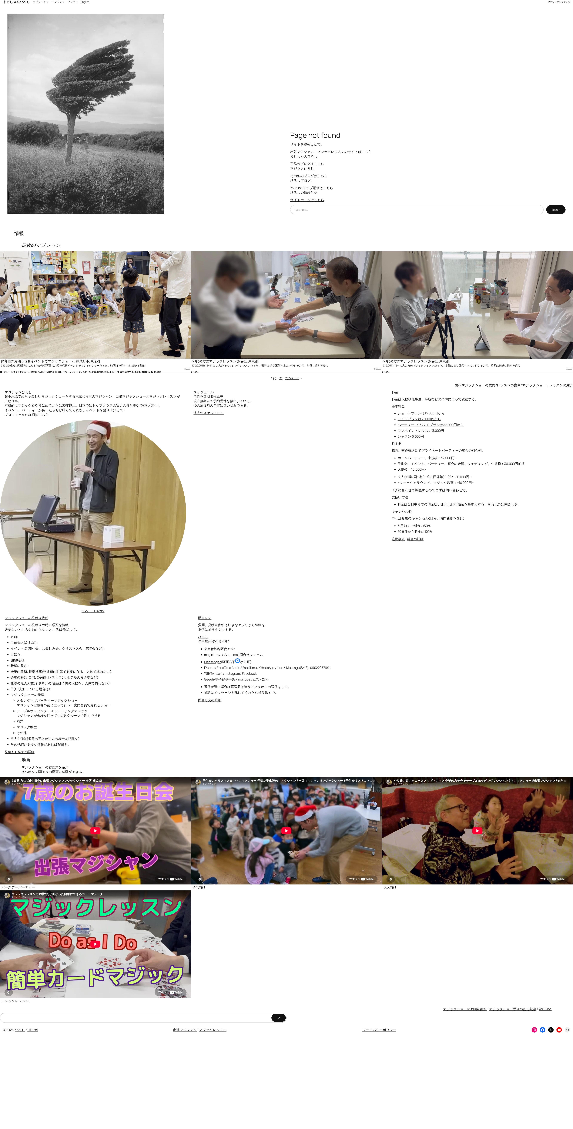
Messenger (212, 662)
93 (280, 378)
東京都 (137, 371)
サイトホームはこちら (307, 200)
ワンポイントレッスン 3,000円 (421, 430)
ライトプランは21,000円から (419, 419)
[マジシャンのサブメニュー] (47, 2)
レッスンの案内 (508, 385)
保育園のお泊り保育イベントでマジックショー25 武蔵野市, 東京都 (50, 361)
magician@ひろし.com (221, 654)
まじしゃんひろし (304, 156)
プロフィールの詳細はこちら (27, 414)
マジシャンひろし (18, 392)
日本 (122, 371)
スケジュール (204, 392)
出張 (112, 371)
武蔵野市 (146, 371)
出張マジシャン (185, 1030)
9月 (59, 371)
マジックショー (20, 371)
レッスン (195, 371)
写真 (106, 371)
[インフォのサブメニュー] (63, 2)
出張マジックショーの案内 (475, 385)
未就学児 (129, 371)
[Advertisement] (89, 1083)
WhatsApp (267, 667)
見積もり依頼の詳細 (19, 752)
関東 (159, 371)
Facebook (249, 673)
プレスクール (84, 371)
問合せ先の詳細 (209, 700)
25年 (43, 371)
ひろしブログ (300, 180)
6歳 (55, 371)
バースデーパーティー (18, 887)
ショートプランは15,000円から (421, 413)
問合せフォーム (251, 654)
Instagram (232, 673)
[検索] (278, 1018)
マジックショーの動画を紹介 (465, 1009)
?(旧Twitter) (213, 673)
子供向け (33, 371)
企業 (94, 371)
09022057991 (320, 667)
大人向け (390, 887)
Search (556, 209)
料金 (395, 392)
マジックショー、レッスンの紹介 (547, 385)
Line (280, 667)
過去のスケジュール (209, 413)
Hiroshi (32, 1030)
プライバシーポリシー (379, 1030)
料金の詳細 (415, 539)
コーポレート (6, 371)
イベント (66, 371)
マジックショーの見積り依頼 (26, 618)
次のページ (293, 378)
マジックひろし (302, 168)
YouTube (244, 679)
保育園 (100, 371)
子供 (117, 371)
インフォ (564, 1)
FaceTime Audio (228, 667)
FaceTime (249, 667)
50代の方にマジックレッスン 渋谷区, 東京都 (225, 361)
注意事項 (398, 539)
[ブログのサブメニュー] (77, 2)
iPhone (209, 667)
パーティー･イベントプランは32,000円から (431, 425)
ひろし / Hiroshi (92, 611)
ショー (74, 371)
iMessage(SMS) (297, 667)
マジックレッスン (15, 1001)
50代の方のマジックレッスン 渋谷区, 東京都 (416, 361)
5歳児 (49, 371)
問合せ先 (204, 618)
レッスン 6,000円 (411, 436)
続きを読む (139, 365)
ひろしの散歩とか (303, 192)
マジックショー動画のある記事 (512, 1009)
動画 (25, 760)
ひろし (203, 637)
